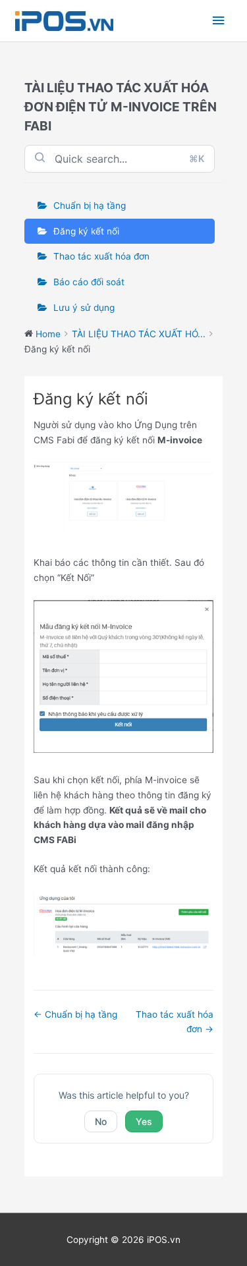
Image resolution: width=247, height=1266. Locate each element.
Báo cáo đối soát (88, 282)
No (101, 1121)
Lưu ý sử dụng (84, 307)
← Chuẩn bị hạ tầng (75, 1014)
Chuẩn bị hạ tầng (89, 205)
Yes (144, 1121)
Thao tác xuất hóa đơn (101, 256)
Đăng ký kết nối (86, 231)
